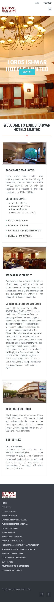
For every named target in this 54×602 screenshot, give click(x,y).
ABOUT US (27, 72)
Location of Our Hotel (18, 409)
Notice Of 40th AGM (18, 225)
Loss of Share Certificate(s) (23, 212)
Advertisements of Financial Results (18, 549)
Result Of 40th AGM (18, 220)
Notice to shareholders (12, 541)
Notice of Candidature (20, 236)
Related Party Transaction (14, 558)
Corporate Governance (12, 570)
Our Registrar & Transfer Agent (24, 230)
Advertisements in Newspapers (15, 566)
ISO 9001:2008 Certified (19, 275)
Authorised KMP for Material (15, 524)
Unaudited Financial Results (14, 520)
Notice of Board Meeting (12, 537)
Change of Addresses (20, 206)
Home (4, 503)
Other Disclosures (10, 528)
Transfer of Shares (19, 203)
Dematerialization (19, 209)
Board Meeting (8, 532)
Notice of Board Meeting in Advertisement (20, 545)
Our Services (7, 562)
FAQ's (37, 3)
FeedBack (48, 3)
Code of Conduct (9, 511)
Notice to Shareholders (12, 553)
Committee (6, 507)
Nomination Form (9, 516)
